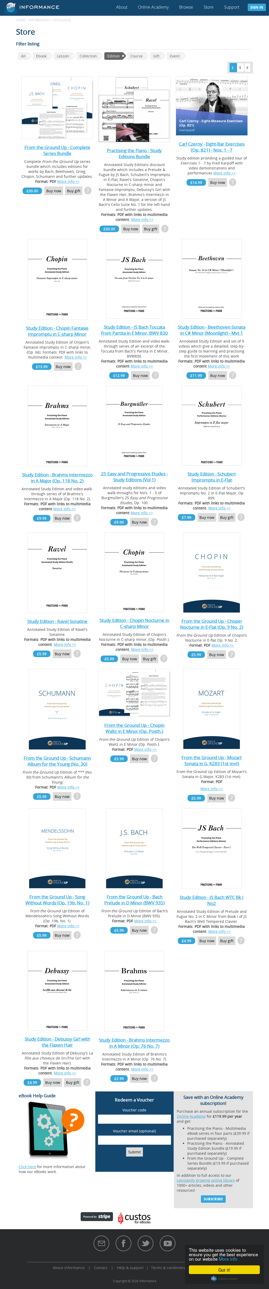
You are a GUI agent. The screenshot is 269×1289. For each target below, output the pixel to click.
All (23, 56)
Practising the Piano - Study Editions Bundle (134, 153)
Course (136, 56)
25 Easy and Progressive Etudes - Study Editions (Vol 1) (134, 477)
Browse (186, 7)
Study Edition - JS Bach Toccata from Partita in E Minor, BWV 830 (134, 330)
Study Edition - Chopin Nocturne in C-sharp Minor (134, 623)
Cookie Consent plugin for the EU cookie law (224, 1279)
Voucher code (134, 1109)
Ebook (41, 56)
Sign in (256, 7)
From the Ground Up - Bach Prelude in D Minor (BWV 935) (134, 900)
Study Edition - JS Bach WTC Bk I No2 (212, 900)
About (121, 7)
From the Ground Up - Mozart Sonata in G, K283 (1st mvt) (212, 760)
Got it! (224, 1269)
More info (228, 1258)
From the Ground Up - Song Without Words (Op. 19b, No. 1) (57, 900)
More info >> (68, 181)
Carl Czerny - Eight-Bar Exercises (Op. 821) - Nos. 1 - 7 (212, 147)
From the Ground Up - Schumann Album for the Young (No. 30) (57, 761)
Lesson (63, 56)
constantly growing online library (206, 1180)
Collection (88, 56)
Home (20, 20)
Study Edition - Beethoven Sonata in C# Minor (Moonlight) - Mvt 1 (211, 330)
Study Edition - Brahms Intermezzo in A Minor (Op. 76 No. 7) (134, 1043)
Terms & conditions (168, 1267)
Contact (100, 1267)
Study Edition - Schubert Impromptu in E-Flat (212, 477)
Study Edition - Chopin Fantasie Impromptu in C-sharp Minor (57, 331)
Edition (113, 56)
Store (209, 7)
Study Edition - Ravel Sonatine (57, 621)
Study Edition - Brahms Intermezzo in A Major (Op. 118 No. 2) (57, 478)
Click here (27, 1166)
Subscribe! (213, 1199)
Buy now (53, 190)
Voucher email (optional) (134, 1130)
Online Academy (153, 7)
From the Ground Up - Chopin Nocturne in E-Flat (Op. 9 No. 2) (211, 624)
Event (175, 56)
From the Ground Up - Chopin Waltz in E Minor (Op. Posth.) (134, 728)
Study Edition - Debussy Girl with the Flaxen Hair (57, 1042)
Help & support (130, 1267)
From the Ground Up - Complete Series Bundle (57, 150)
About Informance (69, 1267)
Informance (39, 20)
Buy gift (73, 190)
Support (231, 7)
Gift (156, 56)
